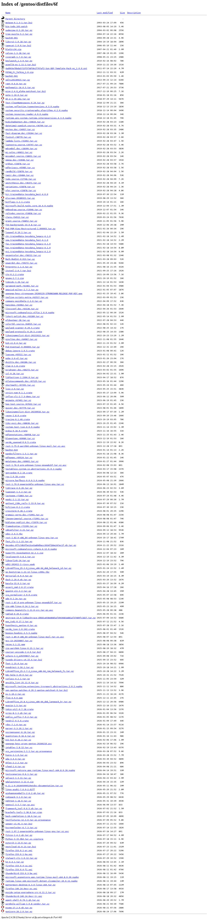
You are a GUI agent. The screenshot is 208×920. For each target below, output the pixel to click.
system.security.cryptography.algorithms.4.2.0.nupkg (36, 110)
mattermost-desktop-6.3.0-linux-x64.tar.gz (30, 885)
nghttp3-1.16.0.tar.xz (18, 801)
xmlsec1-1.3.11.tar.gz (18, 778)
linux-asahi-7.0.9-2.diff (20, 789)
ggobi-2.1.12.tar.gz (17, 499)
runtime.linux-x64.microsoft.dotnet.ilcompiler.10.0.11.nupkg (41, 881)
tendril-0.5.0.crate (17, 721)
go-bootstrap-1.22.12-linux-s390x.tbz (27, 572)
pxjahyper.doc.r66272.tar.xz (21, 370)
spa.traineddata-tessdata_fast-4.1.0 (26, 240)
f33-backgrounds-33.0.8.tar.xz (23, 225)
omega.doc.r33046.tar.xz (19, 160)
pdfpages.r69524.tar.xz (18, 457)
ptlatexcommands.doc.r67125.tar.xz (25, 381)
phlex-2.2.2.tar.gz (16, 763)
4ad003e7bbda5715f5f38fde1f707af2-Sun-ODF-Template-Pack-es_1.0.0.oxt (46, 68)
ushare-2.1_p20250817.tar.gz (21, 656)
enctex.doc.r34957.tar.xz (20, 129)
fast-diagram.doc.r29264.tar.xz (23, 133)
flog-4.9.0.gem (14, 698)
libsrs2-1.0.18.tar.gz (18, 42)
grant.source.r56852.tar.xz (21, 221)
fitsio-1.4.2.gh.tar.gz (18, 835)
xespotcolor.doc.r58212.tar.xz (23, 255)
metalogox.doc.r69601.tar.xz (21, 461)
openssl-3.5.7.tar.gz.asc (20, 805)
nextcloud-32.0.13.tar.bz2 (20, 847)
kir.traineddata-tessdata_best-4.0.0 (26, 194)
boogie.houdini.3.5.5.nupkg (21, 633)
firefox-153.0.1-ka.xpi (18, 854)
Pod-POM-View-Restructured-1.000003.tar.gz (30, 229)
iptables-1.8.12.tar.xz (18, 747)
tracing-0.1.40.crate (17, 419)
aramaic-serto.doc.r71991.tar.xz (24, 515)
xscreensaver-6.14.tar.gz (20, 732)
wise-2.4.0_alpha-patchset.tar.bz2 (25, 91)
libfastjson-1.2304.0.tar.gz (21, 377)
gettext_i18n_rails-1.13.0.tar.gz (24, 503)
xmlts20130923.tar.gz (17, 80)
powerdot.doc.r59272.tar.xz (21, 263)
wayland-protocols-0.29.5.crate (23, 332)
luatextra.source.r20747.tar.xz (23, 145)
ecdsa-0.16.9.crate (16, 431)
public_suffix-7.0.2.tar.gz (21, 717)
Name (7, 13)
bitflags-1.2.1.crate (17, 202)
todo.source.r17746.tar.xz (20, 179)
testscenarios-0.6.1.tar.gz (21, 774)
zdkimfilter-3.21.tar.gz (19, 530)
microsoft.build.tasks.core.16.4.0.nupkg (29, 206)
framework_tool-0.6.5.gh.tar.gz (23, 808)
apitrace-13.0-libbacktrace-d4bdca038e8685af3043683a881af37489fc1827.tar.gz (50, 618)
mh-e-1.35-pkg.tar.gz (17, 99)
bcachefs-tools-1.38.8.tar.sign (23, 812)
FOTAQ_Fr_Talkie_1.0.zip (19, 72)
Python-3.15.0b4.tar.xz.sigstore (24, 839)
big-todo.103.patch (16, 26)
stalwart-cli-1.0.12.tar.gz (21, 858)
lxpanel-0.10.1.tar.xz (18, 232)
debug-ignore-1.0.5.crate (20, 351)
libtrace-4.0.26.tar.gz (18, 488)
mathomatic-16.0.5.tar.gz (20, 87)
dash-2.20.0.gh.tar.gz (18, 579)
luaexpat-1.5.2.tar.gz (18, 492)
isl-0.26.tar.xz (14, 373)
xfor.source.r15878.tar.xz (20, 190)
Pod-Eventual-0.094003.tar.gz (22, 347)
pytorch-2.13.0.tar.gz (18, 843)
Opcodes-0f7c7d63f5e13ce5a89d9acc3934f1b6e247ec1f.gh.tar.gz (40, 545)
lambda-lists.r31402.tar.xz (21, 141)
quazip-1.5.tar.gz (15, 705)
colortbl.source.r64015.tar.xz (23, 324)
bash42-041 (11, 76)
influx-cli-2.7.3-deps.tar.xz (22, 396)
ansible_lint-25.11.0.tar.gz (21, 682)
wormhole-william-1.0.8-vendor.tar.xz (27, 904)
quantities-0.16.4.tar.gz (20, 736)
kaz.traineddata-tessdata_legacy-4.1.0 (28, 248)
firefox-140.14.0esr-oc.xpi (21, 888)
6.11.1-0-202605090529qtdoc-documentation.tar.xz (34, 785)
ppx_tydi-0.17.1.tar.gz (18, 621)
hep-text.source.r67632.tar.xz (23, 404)
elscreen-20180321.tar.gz (20, 198)
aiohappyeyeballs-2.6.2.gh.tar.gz (24, 793)
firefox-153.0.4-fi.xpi (18, 869)
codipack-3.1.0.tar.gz (18, 797)
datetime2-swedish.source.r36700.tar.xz (28, 126)
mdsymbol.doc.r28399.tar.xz (21, 148)
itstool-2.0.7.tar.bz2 (18, 270)
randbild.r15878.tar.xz (18, 171)
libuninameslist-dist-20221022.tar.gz (27, 335)
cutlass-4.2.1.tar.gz (17, 679)
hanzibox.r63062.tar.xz (18, 305)
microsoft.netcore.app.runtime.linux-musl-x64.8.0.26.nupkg (40, 770)
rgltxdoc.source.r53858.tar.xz (23, 213)
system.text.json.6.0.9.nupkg (22, 427)
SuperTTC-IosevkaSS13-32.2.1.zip (24, 553)
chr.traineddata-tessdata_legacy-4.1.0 (28, 236)
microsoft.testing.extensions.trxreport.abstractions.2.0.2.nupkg (43, 686)
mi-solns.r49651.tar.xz (18, 152)
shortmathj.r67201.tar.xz (20, 385)
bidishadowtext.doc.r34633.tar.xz (24, 122)
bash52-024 (11, 450)
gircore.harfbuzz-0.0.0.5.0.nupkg (24, 480)
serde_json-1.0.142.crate (20, 629)
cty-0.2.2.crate (14, 274)
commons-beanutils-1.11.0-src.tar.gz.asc (29, 610)
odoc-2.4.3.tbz (14, 534)
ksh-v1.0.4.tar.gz (15, 343)
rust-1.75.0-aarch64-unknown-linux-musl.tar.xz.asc (35, 446)
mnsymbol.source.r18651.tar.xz (23, 156)
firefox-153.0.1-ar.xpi (18, 850)
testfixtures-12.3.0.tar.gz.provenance (28, 820)
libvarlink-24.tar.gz (17, 560)
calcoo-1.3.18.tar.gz (17, 53)
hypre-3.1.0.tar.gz (16, 755)
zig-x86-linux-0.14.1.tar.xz (21, 606)
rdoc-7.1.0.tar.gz (15, 724)
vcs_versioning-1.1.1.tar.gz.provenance (28, 751)
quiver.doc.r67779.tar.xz (20, 408)
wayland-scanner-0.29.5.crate (22, 328)
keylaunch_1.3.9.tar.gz (18, 61)
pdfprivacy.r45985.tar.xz (20, 167)
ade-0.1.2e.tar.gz (15, 599)
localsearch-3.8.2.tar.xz (20, 557)
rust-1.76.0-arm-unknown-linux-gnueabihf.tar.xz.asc (35, 465)
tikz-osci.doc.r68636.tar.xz (21, 423)
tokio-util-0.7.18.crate (19, 709)
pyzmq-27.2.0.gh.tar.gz (18, 908)
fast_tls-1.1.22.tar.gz (18, 541)
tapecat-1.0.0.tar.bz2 (18, 45)
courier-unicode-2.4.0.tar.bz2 (23, 652)
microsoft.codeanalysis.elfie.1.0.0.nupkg (29, 312)
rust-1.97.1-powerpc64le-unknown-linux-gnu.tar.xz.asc (37, 831)
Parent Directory (15, 19)
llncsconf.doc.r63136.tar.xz (21, 309)
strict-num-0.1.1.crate (18, 393)
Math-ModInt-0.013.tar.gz (20, 259)
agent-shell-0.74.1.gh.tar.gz (22, 900)
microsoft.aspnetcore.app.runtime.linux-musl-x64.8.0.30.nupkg (42, 877)
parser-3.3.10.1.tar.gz (18, 728)
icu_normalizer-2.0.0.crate (21, 595)
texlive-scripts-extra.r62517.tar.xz (26, 297)
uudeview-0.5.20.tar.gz (18, 30)
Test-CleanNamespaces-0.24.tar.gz (24, 103)
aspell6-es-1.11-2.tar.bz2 (20, 64)
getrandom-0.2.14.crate (18, 473)
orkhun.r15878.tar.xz (17, 164)
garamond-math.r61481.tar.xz (21, 286)
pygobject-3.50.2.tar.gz (19, 667)
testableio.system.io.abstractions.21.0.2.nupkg (33, 469)
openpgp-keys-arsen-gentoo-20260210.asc (28, 744)
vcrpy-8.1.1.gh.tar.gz (18, 713)
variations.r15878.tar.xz (20, 187)
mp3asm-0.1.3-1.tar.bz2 (18, 23)
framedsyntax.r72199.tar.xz (21, 526)
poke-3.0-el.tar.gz (16, 358)
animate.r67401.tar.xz (18, 400)
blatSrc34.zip (13, 49)
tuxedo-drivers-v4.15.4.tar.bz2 (23, 660)
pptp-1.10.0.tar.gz (16, 95)
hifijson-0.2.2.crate (17, 507)
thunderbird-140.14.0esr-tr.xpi (23, 896)
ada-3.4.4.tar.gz (15, 759)
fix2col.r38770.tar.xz (18, 137)
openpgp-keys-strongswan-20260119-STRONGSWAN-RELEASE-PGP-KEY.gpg (43, 293)
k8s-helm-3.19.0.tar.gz (18, 675)
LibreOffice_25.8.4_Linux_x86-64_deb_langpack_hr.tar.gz (38, 702)
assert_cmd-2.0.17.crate (19, 587)
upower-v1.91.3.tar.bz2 (18, 824)
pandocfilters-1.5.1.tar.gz (21, 454)
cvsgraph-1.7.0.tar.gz (18, 57)
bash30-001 (11, 38)
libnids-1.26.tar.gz (17, 282)
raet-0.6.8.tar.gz (15, 84)
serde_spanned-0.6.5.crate (20, 442)
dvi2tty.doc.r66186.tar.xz (20, 362)
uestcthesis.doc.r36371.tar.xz (23, 183)
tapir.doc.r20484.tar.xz (19, 175)
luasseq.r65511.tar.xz (18, 354)
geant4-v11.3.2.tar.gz (18, 591)
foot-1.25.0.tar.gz (16, 663)
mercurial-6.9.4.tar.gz (18, 576)
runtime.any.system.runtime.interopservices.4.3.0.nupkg (38, 118)
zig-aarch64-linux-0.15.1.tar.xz (24, 648)
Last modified (105, 13)
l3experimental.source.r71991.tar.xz (26, 518)
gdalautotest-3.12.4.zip (19, 782)
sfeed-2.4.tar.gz (15, 766)
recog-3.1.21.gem (15, 644)
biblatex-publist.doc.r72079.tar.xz (26, 522)
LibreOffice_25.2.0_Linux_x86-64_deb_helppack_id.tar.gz (38, 568)
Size (122, 13)
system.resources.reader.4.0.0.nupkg (26, 114)
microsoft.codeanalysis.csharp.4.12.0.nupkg (31, 549)
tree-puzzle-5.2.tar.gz (18, 34)
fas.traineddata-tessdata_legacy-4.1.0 (28, 244)
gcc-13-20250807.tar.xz (18, 641)
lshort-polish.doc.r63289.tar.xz (24, 316)
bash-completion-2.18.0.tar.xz (23, 816)
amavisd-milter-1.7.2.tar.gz (21, 290)
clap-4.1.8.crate (15, 366)
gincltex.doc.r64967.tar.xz (21, 339)
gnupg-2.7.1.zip (14, 278)
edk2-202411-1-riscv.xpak (20, 564)
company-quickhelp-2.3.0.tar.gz (23, 301)
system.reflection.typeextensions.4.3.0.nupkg (32, 106)
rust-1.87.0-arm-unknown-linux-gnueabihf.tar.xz (33, 602)
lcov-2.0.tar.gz (14, 389)
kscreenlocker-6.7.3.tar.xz (21, 827)
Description (134, 13)
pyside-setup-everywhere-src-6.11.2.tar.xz (30, 892)
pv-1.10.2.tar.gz (15, 694)
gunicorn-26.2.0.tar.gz (18, 911)
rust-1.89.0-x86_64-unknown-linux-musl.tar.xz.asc (34, 637)
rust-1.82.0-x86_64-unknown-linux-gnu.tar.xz (31, 538)
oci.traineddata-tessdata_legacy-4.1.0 (28, 251)
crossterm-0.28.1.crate (18, 511)
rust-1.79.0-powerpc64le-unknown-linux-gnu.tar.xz (34, 484)
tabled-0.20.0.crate (17, 614)
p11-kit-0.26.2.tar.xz (18, 740)
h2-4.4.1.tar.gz (14, 862)
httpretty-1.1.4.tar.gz (18, 267)
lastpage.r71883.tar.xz (18, 496)
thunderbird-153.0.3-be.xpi (21, 873)
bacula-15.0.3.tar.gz (17, 583)
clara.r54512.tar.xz (17, 217)
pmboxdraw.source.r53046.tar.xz (23, 209)
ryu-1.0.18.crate (15, 476)
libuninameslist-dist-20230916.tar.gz (27, 412)
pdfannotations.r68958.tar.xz (22, 435)
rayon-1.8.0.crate (15, 415)
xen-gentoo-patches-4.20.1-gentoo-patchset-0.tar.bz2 (36, 690)
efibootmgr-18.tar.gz (17, 320)
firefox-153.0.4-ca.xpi (18, 866)
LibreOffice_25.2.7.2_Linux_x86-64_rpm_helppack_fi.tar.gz (39, 671)
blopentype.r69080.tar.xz (20, 438)
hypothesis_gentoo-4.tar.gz (21, 625)
